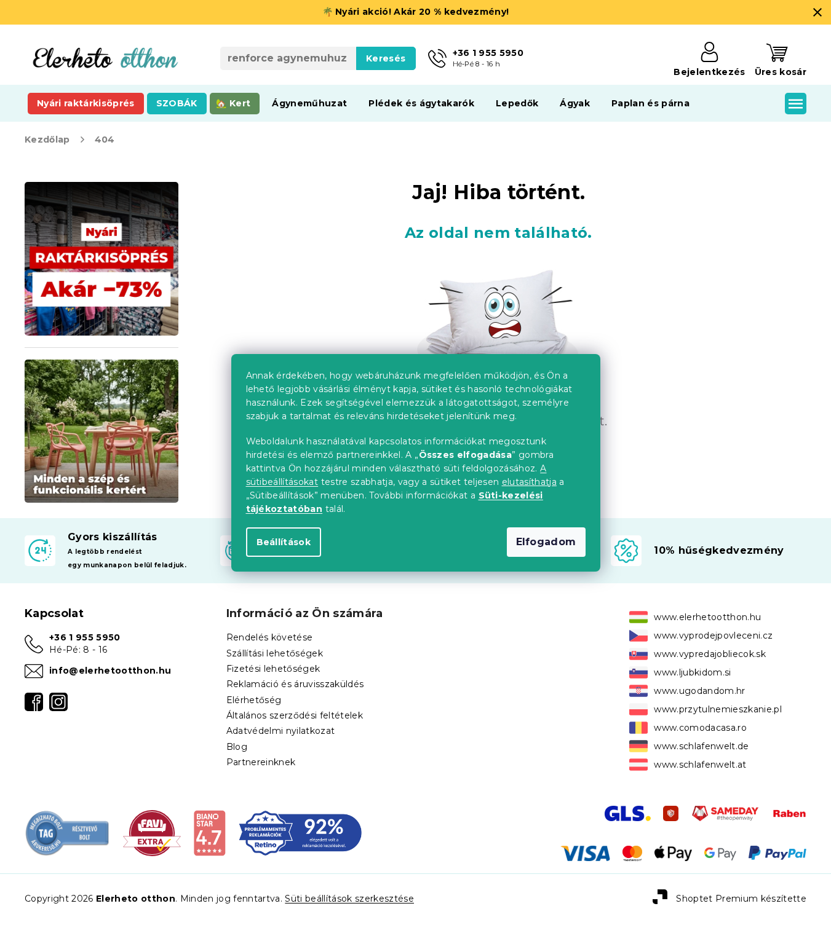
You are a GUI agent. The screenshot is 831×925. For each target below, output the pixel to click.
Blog (236, 746)
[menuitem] (86, 103)
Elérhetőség (254, 700)
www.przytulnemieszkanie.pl (718, 709)
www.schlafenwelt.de (701, 746)
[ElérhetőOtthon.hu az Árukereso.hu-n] (68, 832)
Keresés (385, 58)
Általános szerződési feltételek (294, 715)
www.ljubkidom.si (692, 672)
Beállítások (283, 542)
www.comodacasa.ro (700, 727)
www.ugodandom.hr (699, 690)
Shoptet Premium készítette (741, 898)
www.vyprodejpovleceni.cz (713, 635)
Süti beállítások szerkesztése (349, 898)
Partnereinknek (261, 762)
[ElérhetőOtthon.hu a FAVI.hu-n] (152, 832)
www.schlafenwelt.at (700, 764)
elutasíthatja (529, 482)
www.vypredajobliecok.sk (710, 653)
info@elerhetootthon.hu (110, 670)
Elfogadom (546, 542)
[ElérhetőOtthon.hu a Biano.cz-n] (209, 832)
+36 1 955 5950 (85, 637)
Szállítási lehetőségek (274, 653)
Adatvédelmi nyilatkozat (280, 730)
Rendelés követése (269, 637)
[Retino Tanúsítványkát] (300, 832)
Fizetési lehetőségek (273, 668)
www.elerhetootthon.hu (707, 617)
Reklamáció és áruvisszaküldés (295, 684)
